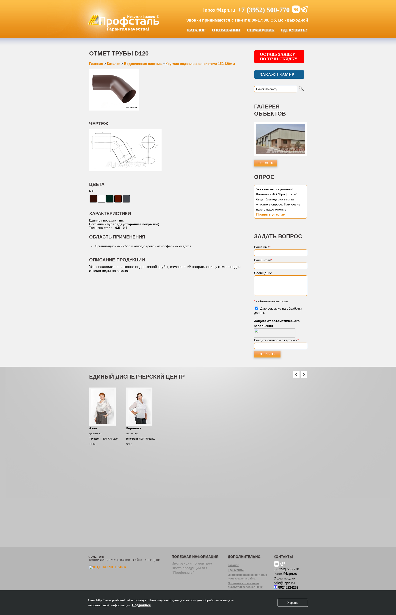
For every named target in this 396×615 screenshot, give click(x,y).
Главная (96, 64)
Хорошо (292, 602)
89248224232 (287, 587)
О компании (226, 30)
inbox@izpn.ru (219, 10)
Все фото (265, 163)
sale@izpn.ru (284, 583)
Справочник (260, 30)
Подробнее (141, 605)
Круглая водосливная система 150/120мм (200, 64)
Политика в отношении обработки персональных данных (245, 587)
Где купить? (294, 30)
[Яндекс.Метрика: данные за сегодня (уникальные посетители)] (107, 567)
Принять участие (270, 214)
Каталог (196, 30)
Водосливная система (143, 64)
